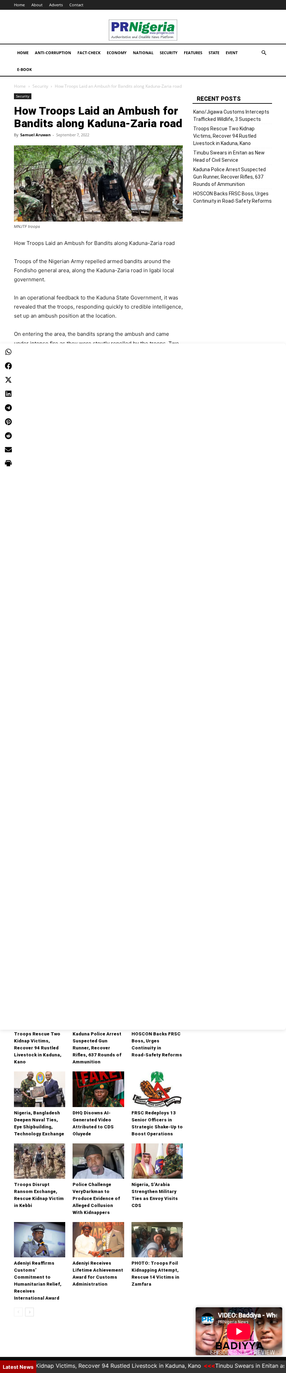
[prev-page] (18, 1312)
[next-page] (29, 1312)
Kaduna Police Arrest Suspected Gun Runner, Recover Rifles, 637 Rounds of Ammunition (97, 1047)
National (143, 52)
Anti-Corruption (53, 52)
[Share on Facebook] (8, 365)
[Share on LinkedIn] (8, 393)
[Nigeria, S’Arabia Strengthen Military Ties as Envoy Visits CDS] (157, 1161)
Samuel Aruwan (35, 134)
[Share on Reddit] (8, 435)
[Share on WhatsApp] (8, 351)
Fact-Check (88, 52)
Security (169, 52)
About (37, 4)
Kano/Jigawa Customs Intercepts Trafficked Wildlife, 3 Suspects (231, 115)
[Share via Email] (8, 449)
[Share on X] (8, 379)
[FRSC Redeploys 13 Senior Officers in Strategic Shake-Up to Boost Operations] (157, 1089)
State (214, 52)
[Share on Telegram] (8, 407)
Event (232, 52)
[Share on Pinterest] (8, 421)
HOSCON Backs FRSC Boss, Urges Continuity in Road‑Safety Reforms (232, 197)
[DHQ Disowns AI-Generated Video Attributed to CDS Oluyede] (98, 1089)
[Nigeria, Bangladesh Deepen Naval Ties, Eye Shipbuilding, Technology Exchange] (39, 1089)
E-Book (24, 69)
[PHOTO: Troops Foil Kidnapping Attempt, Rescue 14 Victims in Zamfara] (157, 1239)
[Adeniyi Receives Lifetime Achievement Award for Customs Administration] (98, 1239)
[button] (263, 53)
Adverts (56, 4)
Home (19, 4)
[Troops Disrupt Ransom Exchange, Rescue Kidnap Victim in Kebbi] (39, 1161)
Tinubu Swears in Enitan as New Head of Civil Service (229, 156)
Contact (76, 4)
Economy (117, 52)
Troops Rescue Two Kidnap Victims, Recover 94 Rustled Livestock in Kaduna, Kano (37, 1047)
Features (193, 52)
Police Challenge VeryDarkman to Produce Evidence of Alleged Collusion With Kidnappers (96, 1198)
